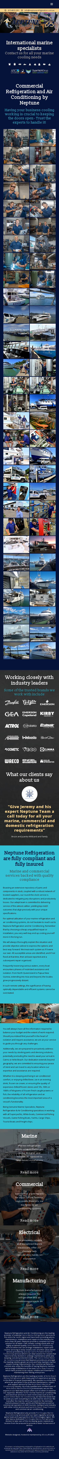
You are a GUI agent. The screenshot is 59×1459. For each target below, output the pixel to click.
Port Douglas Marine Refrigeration (39, 1419)
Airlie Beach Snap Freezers (43, 1407)
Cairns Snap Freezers (45, 1368)
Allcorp (45, 1434)
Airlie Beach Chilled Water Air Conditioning (28, 1395)
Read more (29, 1172)
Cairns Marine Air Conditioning (40, 1345)
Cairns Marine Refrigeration (33, 1335)
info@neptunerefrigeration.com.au (38, 10)
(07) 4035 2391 (12, 10)
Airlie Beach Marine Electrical (18, 1388)
